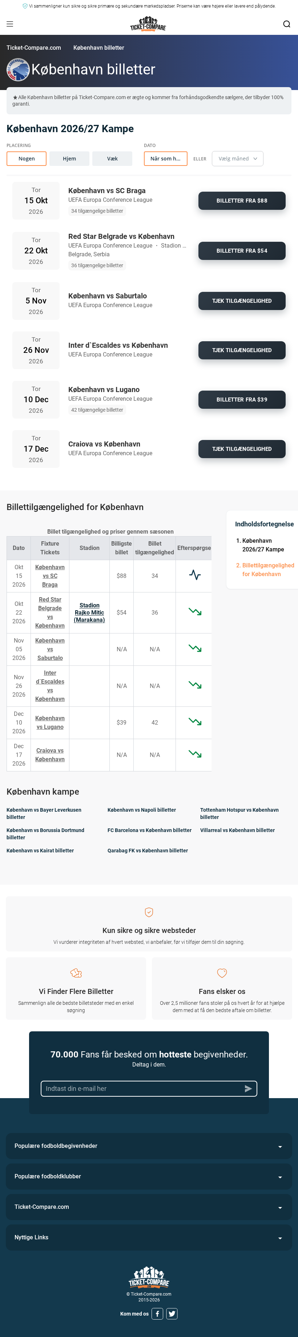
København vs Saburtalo (50, 649)
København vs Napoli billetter (142, 810)
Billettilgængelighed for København (268, 570)
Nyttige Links (31, 1237)
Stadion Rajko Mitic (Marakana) (89, 612)
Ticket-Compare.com (34, 47)
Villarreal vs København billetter (237, 830)
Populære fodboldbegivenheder (56, 1145)
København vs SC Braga (50, 576)
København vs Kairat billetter (40, 850)
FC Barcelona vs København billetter (150, 830)
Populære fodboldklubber (48, 1176)
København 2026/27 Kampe (263, 545)
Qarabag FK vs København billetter (148, 850)
